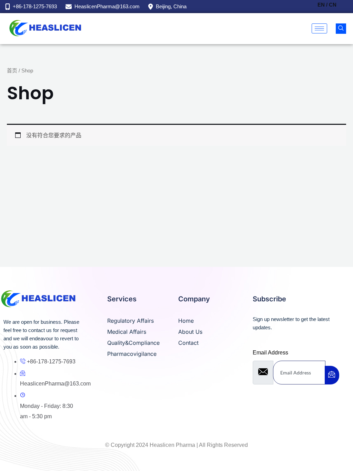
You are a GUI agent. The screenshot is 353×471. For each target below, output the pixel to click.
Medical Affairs (126, 331)
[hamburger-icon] (319, 28)
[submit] (332, 375)
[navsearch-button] (341, 28)
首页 (12, 70)
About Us (190, 331)
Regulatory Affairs (130, 320)
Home (186, 320)
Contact (188, 342)
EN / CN (326, 5)
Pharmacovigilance (132, 353)
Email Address (270, 352)
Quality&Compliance (133, 342)
